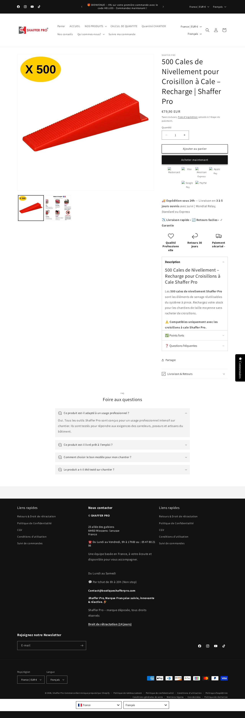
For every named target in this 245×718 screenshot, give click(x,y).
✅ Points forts (174, 335)
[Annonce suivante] (163, 6)
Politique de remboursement (128, 693)
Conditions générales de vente (148, 697)
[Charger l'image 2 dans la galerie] (58, 208)
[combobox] (99, 705)
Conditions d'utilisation (32, 536)
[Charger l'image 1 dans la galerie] (31, 208)
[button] (95, 26)
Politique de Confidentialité (34, 523)
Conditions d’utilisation (189, 693)
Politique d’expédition (217, 693)
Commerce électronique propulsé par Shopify (87, 693)
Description (172, 262)
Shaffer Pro (58, 693)
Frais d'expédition (188, 117)
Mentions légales (175, 697)
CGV (19, 530)
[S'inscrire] (82, 645)
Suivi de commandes (30, 543)
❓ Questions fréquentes (181, 346)
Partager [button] (171, 360)
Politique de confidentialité (160, 693)
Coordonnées (194, 697)
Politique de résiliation (216, 697)
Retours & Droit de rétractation (36, 516)
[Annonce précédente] (82, 6)
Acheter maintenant (194, 160)
